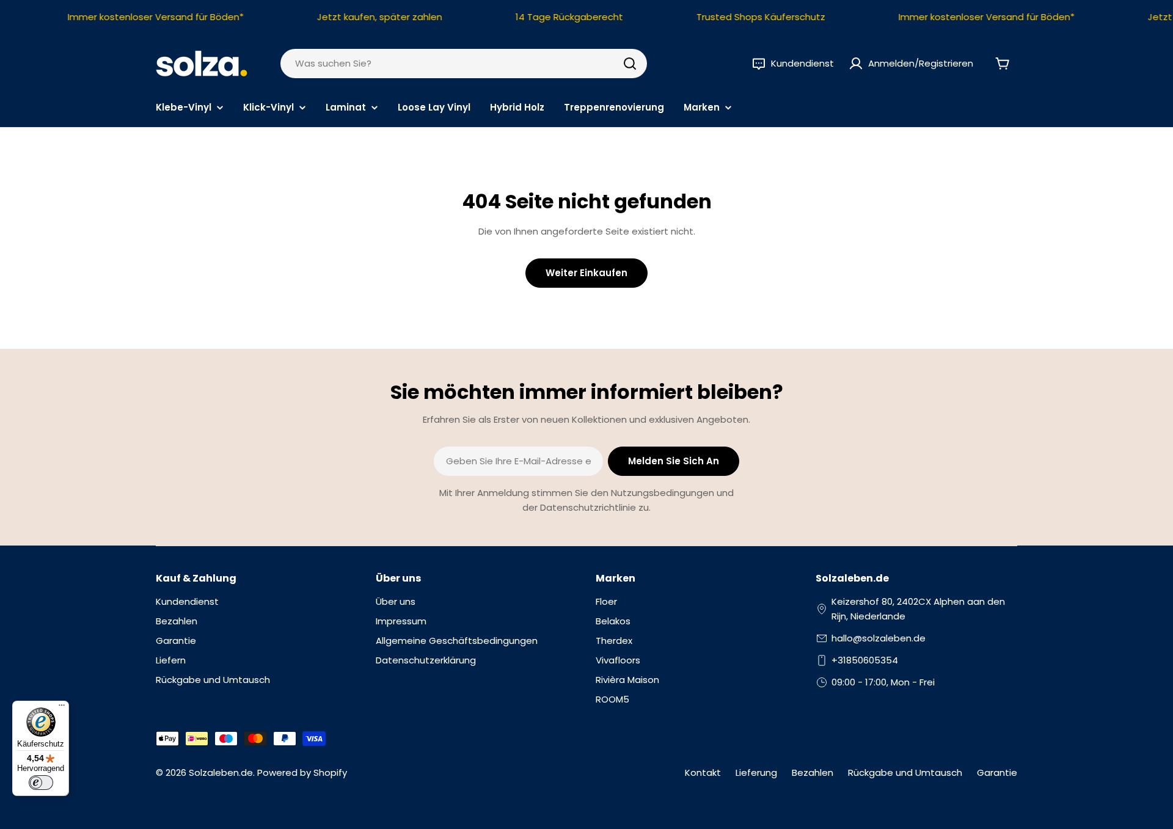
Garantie (997, 772)
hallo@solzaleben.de (878, 638)
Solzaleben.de (221, 772)
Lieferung (756, 772)
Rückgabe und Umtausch (905, 772)
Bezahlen (812, 772)
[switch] (41, 782)
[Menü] (61, 708)
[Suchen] (630, 63)
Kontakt (703, 772)
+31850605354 (864, 660)
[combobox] (463, 63)
